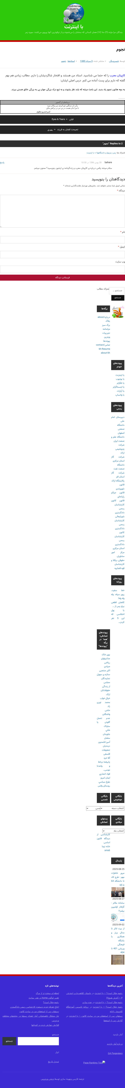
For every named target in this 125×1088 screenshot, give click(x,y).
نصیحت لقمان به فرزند (62, 129)
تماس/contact (103, 345)
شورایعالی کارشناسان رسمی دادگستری (119, 522)
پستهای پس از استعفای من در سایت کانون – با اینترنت (96, 1016)
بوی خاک (106, 655)
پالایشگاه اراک (117, 481)
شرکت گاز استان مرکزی (117, 459)
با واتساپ (119, 395)
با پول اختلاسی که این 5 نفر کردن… (117, 616)
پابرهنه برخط (104, 762)
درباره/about (104, 317)
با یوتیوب (120, 379)
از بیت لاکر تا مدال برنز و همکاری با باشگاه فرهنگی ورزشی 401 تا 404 (117, 940)
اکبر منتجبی (104, 670)
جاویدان (106, 734)
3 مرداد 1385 (86, 61)
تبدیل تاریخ (53, 1062)
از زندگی (106, 686)
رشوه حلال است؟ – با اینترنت (109, 993)
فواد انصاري (104, 774)
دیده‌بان (106, 746)
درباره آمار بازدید (115, 1044)
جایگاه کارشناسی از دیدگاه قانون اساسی (103, 837)
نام (122, 232)
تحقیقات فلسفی (106, 752)
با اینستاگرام (118, 387)
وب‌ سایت (120, 262)
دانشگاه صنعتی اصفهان (120, 429)
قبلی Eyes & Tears (62, 119)
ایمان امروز (105, 778)
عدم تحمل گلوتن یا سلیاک (103, 722)
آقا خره (107, 758)
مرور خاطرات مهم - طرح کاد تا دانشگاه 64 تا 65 (117, 879)
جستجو (55, 1035)
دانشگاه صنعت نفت (119, 467)
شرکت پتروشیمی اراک (119, 449)
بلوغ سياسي (104, 782)
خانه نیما (106, 846)
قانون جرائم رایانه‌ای (117, 495)
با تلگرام (120, 383)
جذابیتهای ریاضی (105, 661)
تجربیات (106, 333)
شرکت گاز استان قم (117, 475)
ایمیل (121, 247)
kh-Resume (104, 349)
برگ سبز (106, 325)
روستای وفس (104, 786)
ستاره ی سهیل (103, 674)
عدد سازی (87, 1002)
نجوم (63, 61)
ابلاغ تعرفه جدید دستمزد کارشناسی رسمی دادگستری (34, 1007)
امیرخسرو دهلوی (43, 112)
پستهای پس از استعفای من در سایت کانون (39, 1011)
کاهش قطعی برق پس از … (117, 604)
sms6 (107, 850)
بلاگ (108, 321)
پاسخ (2, 162)
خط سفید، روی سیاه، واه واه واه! (117, 594)
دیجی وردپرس (47, 1079)
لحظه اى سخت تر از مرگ (47, 993)
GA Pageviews (115, 1053)
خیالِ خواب (105, 698)
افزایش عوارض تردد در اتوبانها (45, 1025)
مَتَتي (108, 730)
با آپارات (120, 391)
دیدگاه (121, 191)
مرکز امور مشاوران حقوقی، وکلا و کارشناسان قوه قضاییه (117, 560)
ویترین (107, 337)
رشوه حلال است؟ (51, 1002)
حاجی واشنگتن (106, 712)
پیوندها (106, 341)
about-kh (105, 353)
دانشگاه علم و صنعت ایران (117, 439)
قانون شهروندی (120, 487)
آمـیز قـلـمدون (104, 742)
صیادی (107, 666)
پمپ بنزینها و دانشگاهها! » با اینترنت (101, 153)
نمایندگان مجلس (105, 680)
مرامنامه (106, 329)
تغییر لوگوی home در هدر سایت (44, 998)
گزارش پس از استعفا (113, 1021)
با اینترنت (73, 27)
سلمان (107, 738)
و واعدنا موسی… (103, 768)
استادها (71, 61)
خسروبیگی (114, 61)
